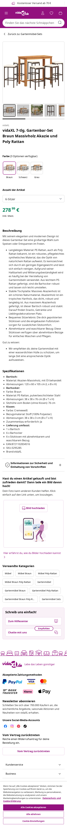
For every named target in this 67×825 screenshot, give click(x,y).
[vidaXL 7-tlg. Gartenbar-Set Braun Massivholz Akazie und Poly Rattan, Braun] (33, 72)
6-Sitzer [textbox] (10, 199)
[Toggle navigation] (6, 13)
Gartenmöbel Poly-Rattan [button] (45, 590)
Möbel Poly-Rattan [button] (47, 573)
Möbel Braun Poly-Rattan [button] (18, 581)
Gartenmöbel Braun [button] (15, 590)
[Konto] (43, 13)
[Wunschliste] (51, 13)
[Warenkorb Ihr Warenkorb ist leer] (60, 13)
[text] (10, 211)
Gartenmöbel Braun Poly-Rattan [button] (21, 599)
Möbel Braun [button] (24, 573)
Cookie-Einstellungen (33, 821)
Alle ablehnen (33, 814)
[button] (9, 172)
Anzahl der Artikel (13, 190)
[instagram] (12, 726)
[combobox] (33, 23)
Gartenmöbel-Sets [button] (51, 599)
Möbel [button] (8, 573)
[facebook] (5, 726)
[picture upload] (33, 530)
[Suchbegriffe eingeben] (59, 22)
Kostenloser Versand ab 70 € (34, 3)
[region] (33, 803)
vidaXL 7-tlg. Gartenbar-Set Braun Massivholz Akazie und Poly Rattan (29, 136)
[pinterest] (18, 726)
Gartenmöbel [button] (44, 581)
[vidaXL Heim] (22, 13)
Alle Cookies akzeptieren (33, 807)
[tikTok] (25, 726)
